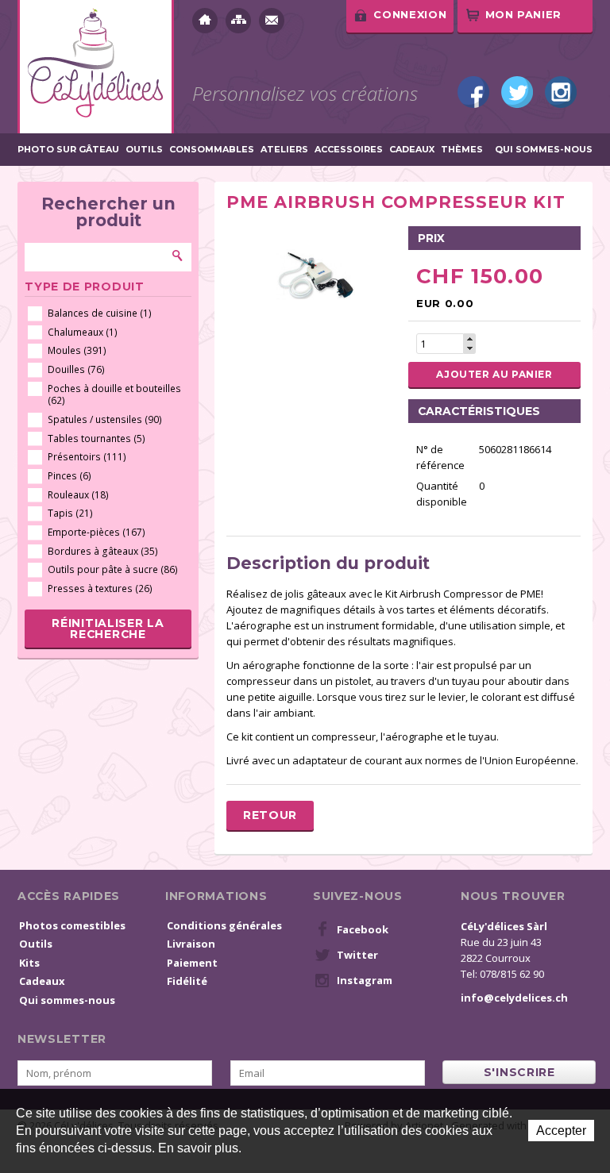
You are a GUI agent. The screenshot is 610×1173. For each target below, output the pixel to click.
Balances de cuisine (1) (100, 313)
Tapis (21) (70, 513)
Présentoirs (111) (87, 456)
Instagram (561, 92)
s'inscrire (519, 1072)
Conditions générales (224, 925)
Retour (270, 815)
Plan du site (238, 20)
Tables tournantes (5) (96, 438)
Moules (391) (77, 350)
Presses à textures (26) (100, 588)
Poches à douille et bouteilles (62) (114, 395)
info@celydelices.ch (514, 997)
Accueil (205, 20)
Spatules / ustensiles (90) (105, 419)
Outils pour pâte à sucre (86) (113, 569)
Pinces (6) (69, 476)
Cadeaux (411, 149)
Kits (29, 963)
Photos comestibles (72, 925)
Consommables (211, 149)
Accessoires (349, 149)
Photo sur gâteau (68, 149)
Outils (144, 149)
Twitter (517, 92)
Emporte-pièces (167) (96, 532)
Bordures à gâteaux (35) (103, 551)
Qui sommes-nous (544, 149)
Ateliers (284, 149)
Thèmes (462, 149)
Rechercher (178, 255)
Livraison (191, 943)
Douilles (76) (76, 369)
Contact (271, 20)
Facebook (473, 92)
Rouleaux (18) (78, 495)
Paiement (192, 963)
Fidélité (187, 981)
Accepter (561, 1130)
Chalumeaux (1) (83, 332)
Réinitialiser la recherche (108, 628)
